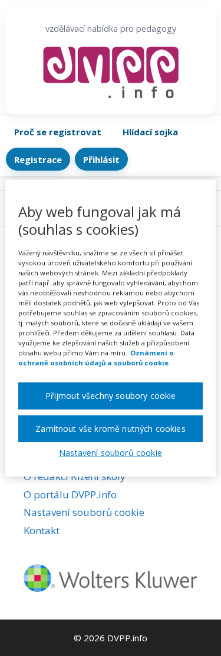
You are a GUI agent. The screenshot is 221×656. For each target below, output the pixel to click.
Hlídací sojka (150, 132)
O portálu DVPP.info (70, 494)
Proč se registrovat (57, 132)
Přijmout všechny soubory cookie (110, 395)
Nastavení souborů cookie (84, 512)
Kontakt (42, 530)
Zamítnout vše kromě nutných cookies (110, 428)
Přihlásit (101, 159)
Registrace (38, 159)
